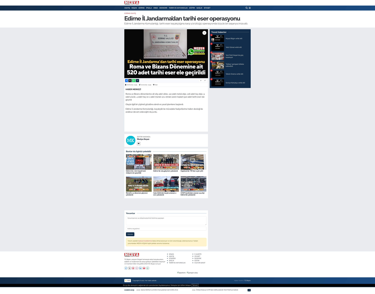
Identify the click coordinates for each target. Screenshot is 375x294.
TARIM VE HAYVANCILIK (178, 8)
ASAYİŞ (127, 8)
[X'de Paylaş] (130, 80)
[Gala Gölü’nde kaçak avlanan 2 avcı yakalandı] (166, 184)
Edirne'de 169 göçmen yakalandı (165, 171)
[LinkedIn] (140, 268)
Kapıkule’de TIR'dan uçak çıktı (192, 171)
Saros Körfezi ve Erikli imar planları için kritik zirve (159, 290)
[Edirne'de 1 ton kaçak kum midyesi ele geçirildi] (139, 162)
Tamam (195, 285)
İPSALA (149, 8)
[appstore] (181, 273)
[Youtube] (144, 268)
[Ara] (247, 8)
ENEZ (156, 8)
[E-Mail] (138, 143)
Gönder (130, 234)
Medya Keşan (143, 139)
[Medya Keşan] (130, 140)
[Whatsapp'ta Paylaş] (133, 80)
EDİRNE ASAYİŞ (130, 13)
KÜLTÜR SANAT (199, 263)
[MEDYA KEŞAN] (131, 2)
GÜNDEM (172, 258)
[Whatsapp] (147, 268)
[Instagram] (136, 268)
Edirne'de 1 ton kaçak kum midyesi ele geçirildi (136, 172)
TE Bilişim (247, 280)
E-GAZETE (197, 254)
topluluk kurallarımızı (145, 241)
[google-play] (192, 273)
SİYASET (207, 8)
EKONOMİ (163, 8)
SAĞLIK (199, 8)
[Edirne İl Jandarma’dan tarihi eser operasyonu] (166, 53)
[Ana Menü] (249, 8)
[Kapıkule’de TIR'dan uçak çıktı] (193, 162)
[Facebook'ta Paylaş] (126, 80)
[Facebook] (126, 268)
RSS (128, 280)
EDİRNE (142, 8)
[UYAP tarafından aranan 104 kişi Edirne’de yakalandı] (193, 184)
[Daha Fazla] (137, 80)
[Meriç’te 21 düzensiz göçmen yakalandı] (139, 184)
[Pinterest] (133, 268)
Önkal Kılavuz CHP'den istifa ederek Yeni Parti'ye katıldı (217, 290)
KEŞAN (134, 8)
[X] (129, 268)
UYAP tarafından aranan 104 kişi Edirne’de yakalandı (192, 194)
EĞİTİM (192, 8)
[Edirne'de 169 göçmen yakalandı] (166, 162)
